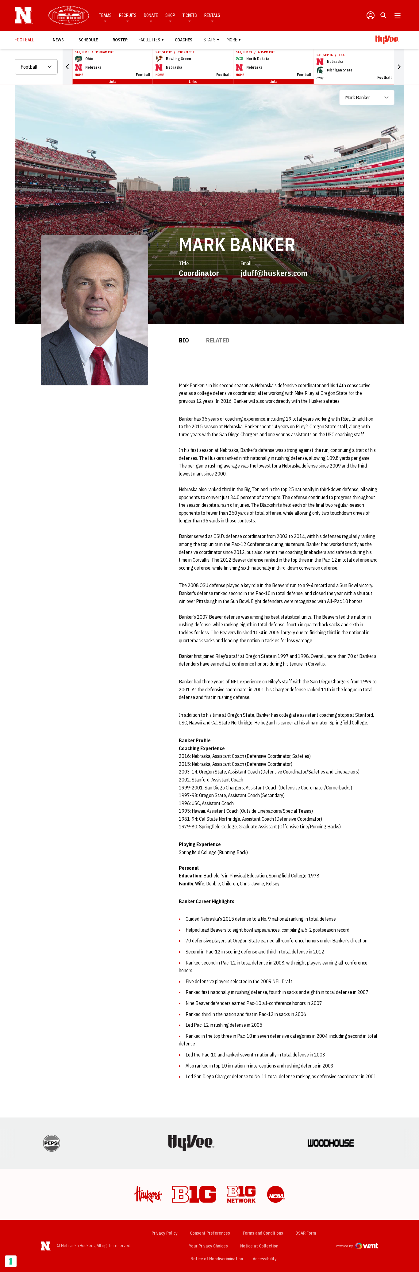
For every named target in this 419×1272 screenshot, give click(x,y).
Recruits (127, 15)
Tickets (190, 15)
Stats (209, 40)
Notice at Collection (259, 1246)
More (232, 40)
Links (113, 81)
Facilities (149, 40)
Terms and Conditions (262, 1233)
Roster (120, 40)
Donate (151, 15)
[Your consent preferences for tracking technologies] (11, 1261)
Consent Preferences (210, 1233)
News (58, 40)
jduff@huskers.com (273, 273)
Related (217, 340)
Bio (184, 340)
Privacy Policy (165, 1233)
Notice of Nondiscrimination (216, 1259)
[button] (67, 67)
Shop (170, 15)
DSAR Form (305, 1233)
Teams (105, 15)
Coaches (183, 40)
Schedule (88, 40)
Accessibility (265, 1259)
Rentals (212, 15)
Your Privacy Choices (208, 1246)
